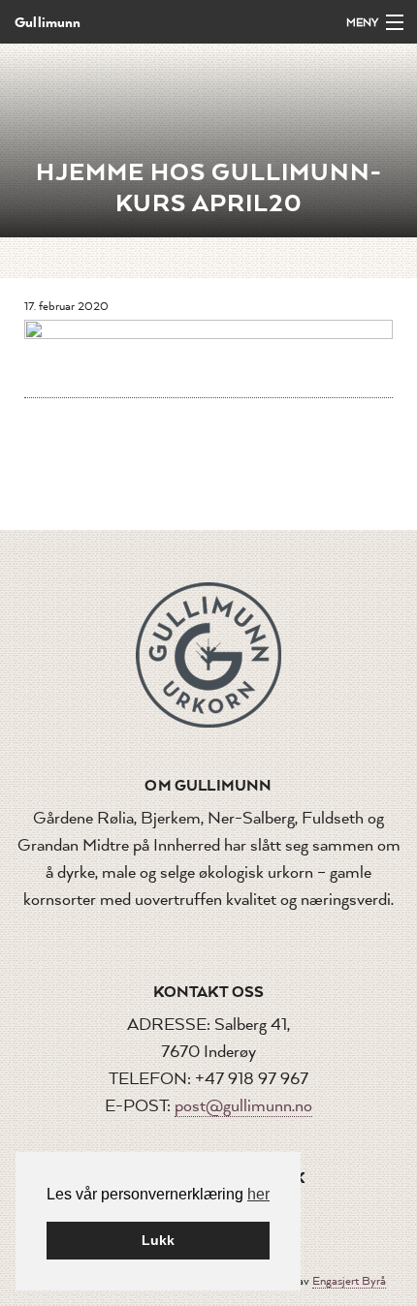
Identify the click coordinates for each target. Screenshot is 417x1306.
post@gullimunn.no (243, 1106)
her (258, 1194)
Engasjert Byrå (349, 1281)
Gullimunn (48, 21)
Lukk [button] (158, 1240)
